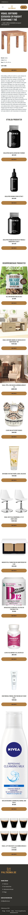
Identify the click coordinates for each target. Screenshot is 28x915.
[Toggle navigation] (2, 7)
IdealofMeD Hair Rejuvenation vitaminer (14, 153)
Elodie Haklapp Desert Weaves (14, 430)
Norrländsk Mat (7, 886)
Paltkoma (5, 884)
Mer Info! (14, 70)
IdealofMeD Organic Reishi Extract (14, 196)
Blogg (4, 892)
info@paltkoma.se (4, 1)
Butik (23, 7)
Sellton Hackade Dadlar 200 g (14, 296)
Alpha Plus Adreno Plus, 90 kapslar (14, 652)
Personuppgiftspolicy (20, 911)
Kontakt (8, 911)
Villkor (12, 911)
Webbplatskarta (14, 912)
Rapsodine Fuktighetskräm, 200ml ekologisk (14, 473)
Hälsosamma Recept (8, 889)
